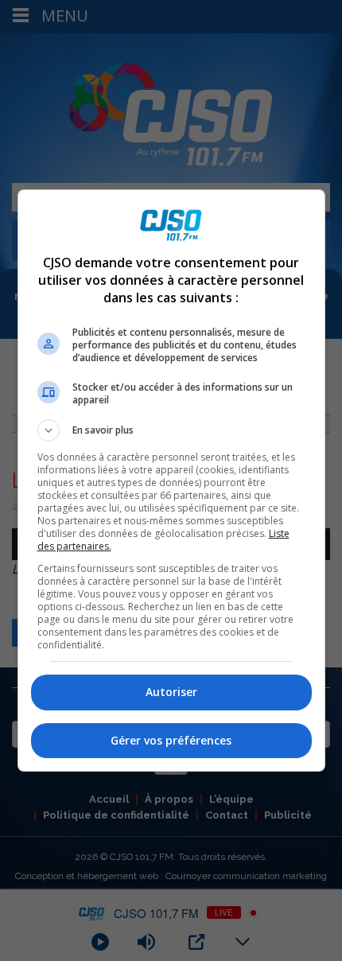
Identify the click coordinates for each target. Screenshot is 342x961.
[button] (171, 430)
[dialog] (171, 480)
